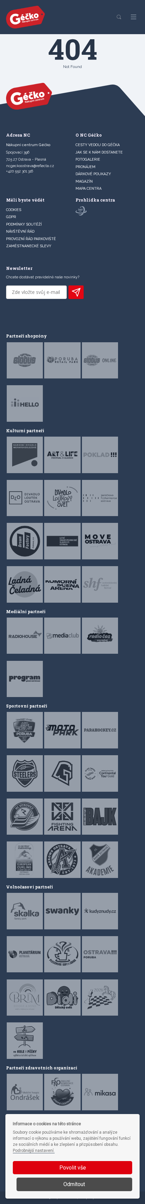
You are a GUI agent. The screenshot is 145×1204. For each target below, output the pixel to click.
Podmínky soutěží (24, 224)
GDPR (11, 217)
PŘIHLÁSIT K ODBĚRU (76, 292)
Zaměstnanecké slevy (28, 246)
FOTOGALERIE (88, 159)
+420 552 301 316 (19, 171)
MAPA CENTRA (89, 188)
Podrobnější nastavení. (34, 1150)
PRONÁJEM (85, 167)
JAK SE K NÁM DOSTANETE (99, 152)
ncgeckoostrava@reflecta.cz (30, 166)
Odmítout (74, 1184)
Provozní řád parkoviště (31, 239)
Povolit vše (72, 1167)
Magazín (84, 181)
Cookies (13, 210)
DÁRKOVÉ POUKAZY (93, 174)
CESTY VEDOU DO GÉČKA (98, 145)
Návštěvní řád (20, 231)
